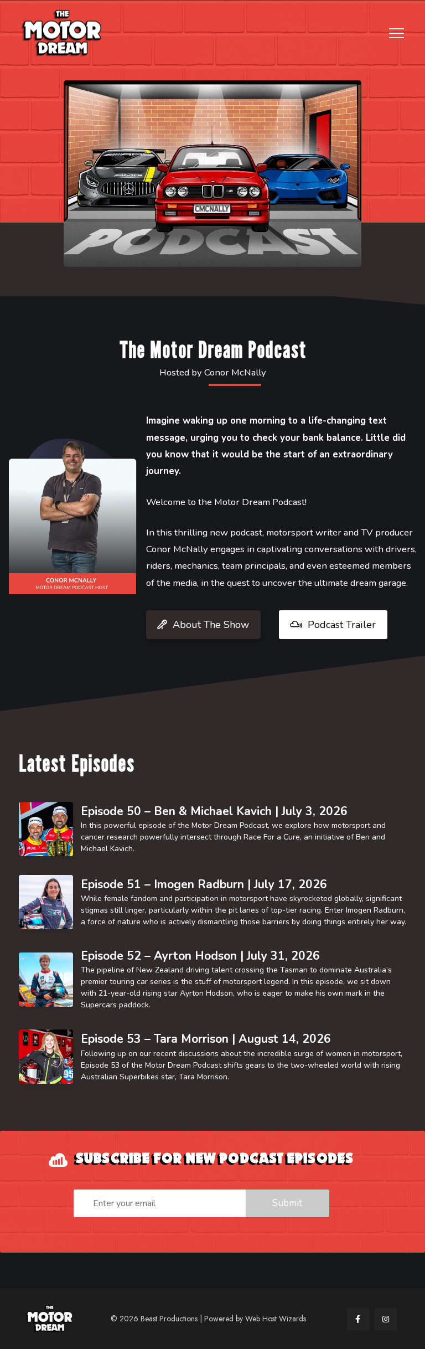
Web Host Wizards (275, 1318)
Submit (287, 1203)
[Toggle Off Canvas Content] (396, 33)
